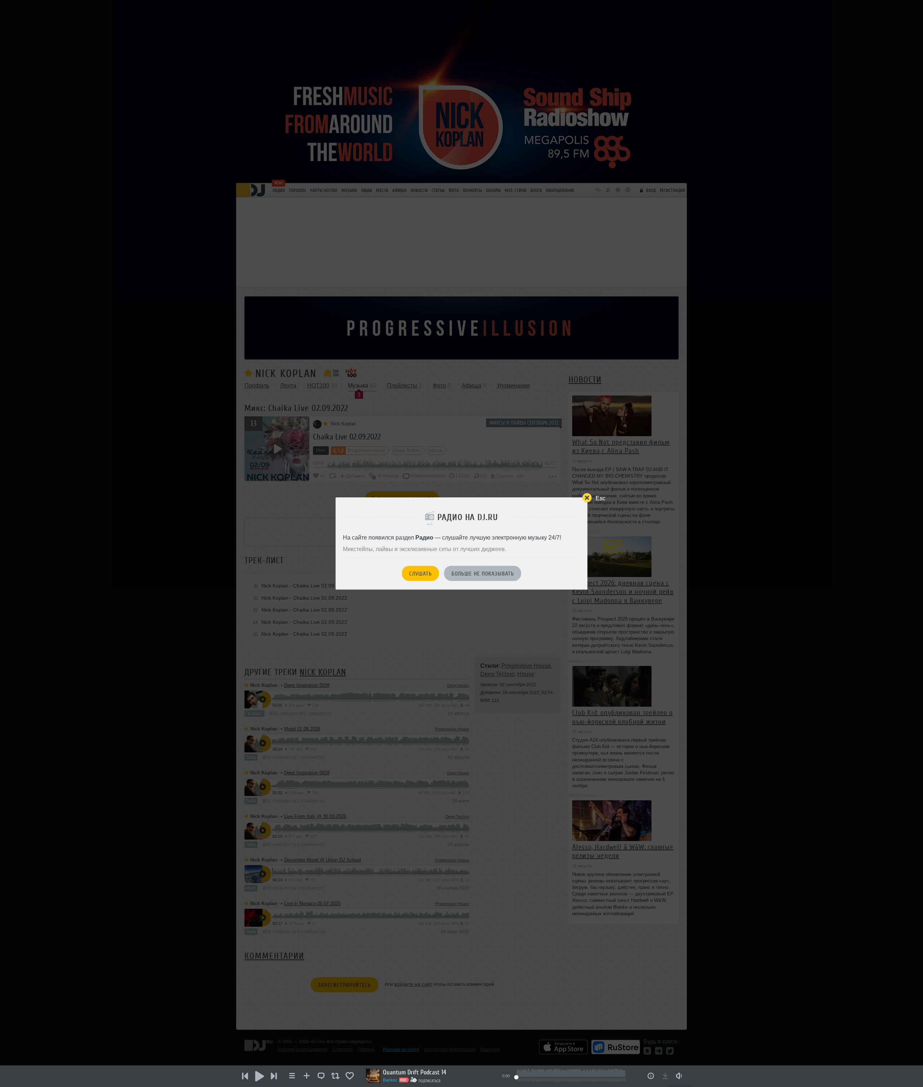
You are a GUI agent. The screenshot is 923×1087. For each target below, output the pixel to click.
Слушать (420, 574)
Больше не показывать (482, 574)
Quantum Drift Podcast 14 (414, 1072)
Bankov (390, 1080)
